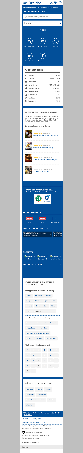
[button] (60, 23)
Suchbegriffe (32, 426)
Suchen (25, 447)
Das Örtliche (25, 419)
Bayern (34, 419)
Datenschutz (48, 428)
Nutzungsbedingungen (36, 428)
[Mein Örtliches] (51, 2)
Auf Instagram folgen (43, 435)
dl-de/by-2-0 (28, 415)
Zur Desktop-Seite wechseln (30, 442)
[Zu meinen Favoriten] (55, 2)
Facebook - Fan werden (29, 435)
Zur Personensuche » (34, 311)
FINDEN (43, 30)
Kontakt (40, 426)
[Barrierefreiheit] (60, 2)
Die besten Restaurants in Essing (37, 126)
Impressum (25, 428)
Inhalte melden (47, 426)
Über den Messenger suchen (30, 438)
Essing (40, 419)
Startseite (25, 426)
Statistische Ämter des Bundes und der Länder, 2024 (42, 413)
